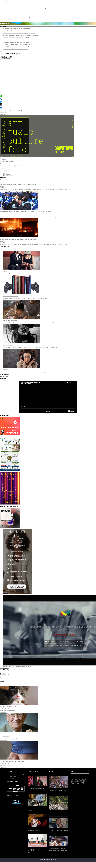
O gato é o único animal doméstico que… (8, 710)
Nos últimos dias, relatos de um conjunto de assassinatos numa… (17, 28)
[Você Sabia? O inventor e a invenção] (21, 342)
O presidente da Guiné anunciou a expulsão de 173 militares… (16, 42)
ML (67, 8)
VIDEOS (50, 8)
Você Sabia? (5, 271)
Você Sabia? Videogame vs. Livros (10, 296)
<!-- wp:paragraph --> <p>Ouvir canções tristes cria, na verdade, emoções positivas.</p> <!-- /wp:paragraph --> (25, 372)
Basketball (73, 780)
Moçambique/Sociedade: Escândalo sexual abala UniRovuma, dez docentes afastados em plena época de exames (25, 211)
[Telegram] (48, 102)
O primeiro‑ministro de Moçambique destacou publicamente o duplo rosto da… (20, 39)
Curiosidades (5, 173)
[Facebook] (48, 98)
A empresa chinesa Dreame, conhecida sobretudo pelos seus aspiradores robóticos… (21, 35)
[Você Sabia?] (21, 269)
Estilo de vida (5, 170)
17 (0, 674)
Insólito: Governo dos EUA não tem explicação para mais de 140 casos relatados (18, 184)
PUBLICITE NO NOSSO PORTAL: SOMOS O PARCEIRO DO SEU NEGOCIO (17, 666)
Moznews (2, 186)
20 (4, 674)
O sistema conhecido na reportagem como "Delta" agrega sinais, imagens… (19, 33)
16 (8, 673)
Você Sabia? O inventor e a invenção (10, 345)
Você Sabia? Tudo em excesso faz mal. (11, 320)
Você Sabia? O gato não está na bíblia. (8, 706)
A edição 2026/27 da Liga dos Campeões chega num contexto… (16, 46)
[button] (68, 8)
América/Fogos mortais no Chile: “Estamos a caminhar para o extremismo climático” (19, 239)
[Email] (48, 106)
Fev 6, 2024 (2, 242)
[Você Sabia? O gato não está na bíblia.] (19, 704)
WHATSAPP (72, 8)
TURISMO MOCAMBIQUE (41, 8)
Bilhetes (48, 411)
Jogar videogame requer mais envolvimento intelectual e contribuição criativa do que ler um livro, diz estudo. (25, 298)
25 (2, 675)
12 (3, 673)
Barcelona (85, 779)
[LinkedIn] (48, 100)
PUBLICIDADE (56, 8)
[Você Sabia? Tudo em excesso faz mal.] (21, 318)
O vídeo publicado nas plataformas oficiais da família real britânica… (17, 44)
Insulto (81, 781)
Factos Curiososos (6, 174)
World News (77, 783)
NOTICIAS (23, 8)
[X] (48, 104)
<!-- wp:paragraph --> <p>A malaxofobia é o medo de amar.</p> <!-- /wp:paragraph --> (20, 273)
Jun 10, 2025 (2, 215)
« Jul (1, 678)
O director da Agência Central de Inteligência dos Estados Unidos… (17, 37)
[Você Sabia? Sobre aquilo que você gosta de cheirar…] (19, 759)
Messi (84, 781)
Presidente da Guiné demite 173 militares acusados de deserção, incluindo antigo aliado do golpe (58, 850)
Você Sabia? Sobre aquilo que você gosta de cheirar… (12, 761)
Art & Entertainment (77, 779)
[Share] (48, 108)
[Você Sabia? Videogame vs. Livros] (21, 293)
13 (4, 673)
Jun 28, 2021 (2, 187)
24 (0, 675)
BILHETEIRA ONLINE (30, 8)
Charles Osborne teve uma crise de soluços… (9, 738)
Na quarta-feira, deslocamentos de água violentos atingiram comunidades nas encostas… (22, 30)
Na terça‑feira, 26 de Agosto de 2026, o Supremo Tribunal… (15, 49)
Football (78, 781)
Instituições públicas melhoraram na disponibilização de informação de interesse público (36, 851)
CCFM (76, 780)
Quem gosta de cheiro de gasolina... (7, 765)
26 (3, 675)
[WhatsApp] (48, 96)
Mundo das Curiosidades (8, 175)
